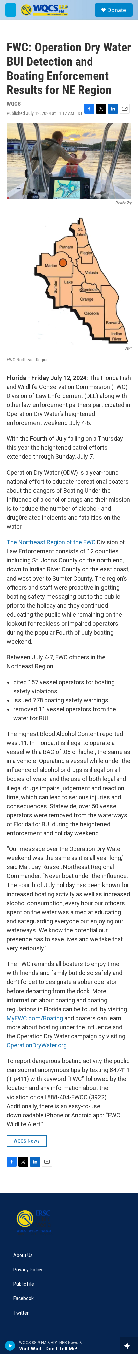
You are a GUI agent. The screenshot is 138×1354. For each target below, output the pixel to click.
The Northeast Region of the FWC (51, 542)
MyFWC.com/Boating (35, 1018)
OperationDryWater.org (37, 1045)
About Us (23, 1255)
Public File (23, 1284)
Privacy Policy (27, 1269)
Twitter (21, 1313)
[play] (10, 1345)
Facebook (23, 1298)
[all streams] (129, 1345)
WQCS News (27, 1141)
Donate (116, 10)
